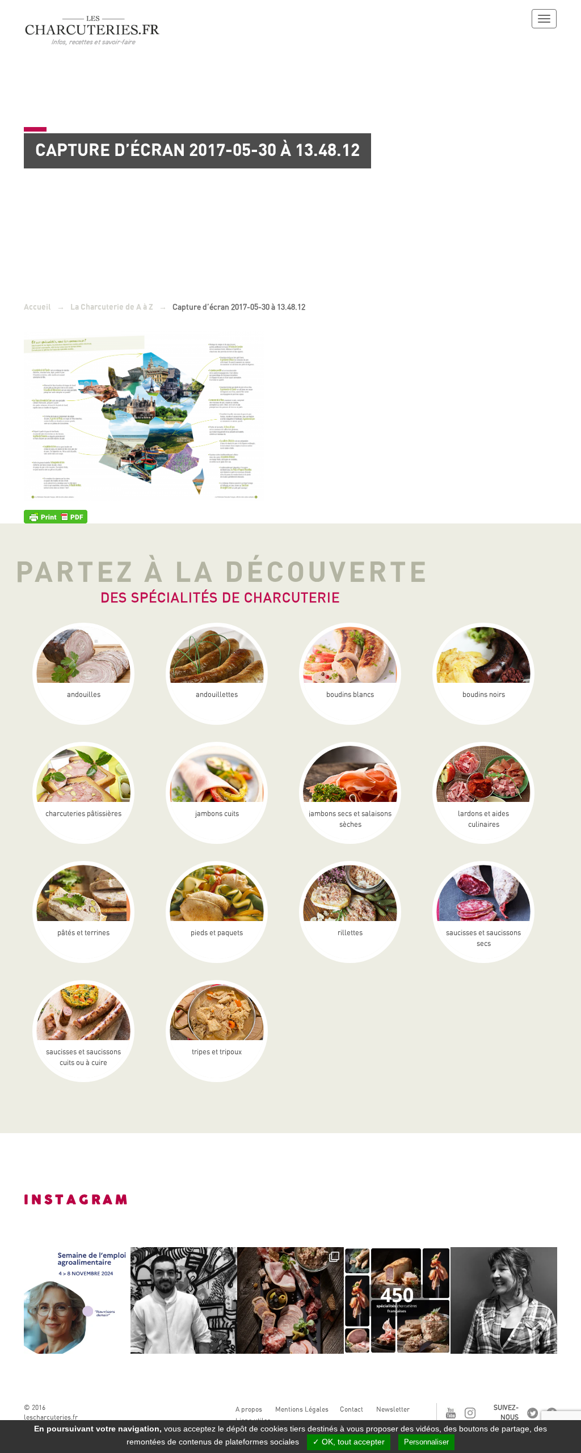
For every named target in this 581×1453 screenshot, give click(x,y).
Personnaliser (426, 1442)
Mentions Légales (302, 1409)
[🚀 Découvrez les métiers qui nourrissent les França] (77, 1300)
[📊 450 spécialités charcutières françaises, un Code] (397, 1300)
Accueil (37, 307)
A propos (248, 1409)
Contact (351, 1409)
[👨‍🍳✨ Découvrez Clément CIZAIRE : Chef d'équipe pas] (183, 1300)
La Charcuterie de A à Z (111, 307)
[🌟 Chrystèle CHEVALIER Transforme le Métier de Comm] (504, 1300)
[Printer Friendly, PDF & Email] (55, 515)
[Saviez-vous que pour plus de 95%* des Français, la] (290, 1300)
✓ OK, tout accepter (349, 1441)
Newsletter (393, 1409)
